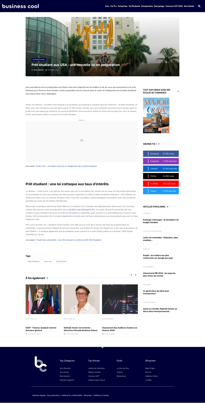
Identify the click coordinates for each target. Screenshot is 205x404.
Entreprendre (147, 6)
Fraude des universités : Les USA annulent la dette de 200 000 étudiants (68, 240)
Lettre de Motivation (152, 231)
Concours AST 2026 (174, 6)
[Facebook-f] (157, 393)
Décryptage (159, 6)
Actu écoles (31, 319)
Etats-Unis (48, 261)
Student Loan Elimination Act (82, 209)
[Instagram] (171, 393)
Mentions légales (39, 395)
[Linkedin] (171, 394)
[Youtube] (162, 393)
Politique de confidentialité (71, 395)
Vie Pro (113, 6)
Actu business (149, 302)
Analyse (146, 249)
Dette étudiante (34, 261)
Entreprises (122, 6)
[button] (199, 6)
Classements (108, 319)
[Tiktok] (167, 393)
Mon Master (189, 6)
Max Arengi (39, 70)
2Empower (88, 395)
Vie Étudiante (134, 6)
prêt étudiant (61, 261)
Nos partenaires (53, 395)
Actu (107, 6)
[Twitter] (153, 393)
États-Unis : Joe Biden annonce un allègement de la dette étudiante (66, 166)
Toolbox (147, 213)
